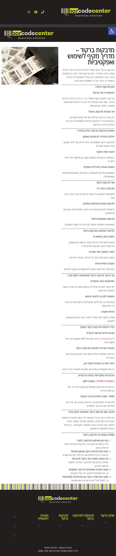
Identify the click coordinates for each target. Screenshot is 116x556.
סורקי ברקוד (100, 338)
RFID (101, 402)
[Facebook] (36, 12)
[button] (105, 522)
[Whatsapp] (29, 12)
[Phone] (43, 12)
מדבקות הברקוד (106, 117)
